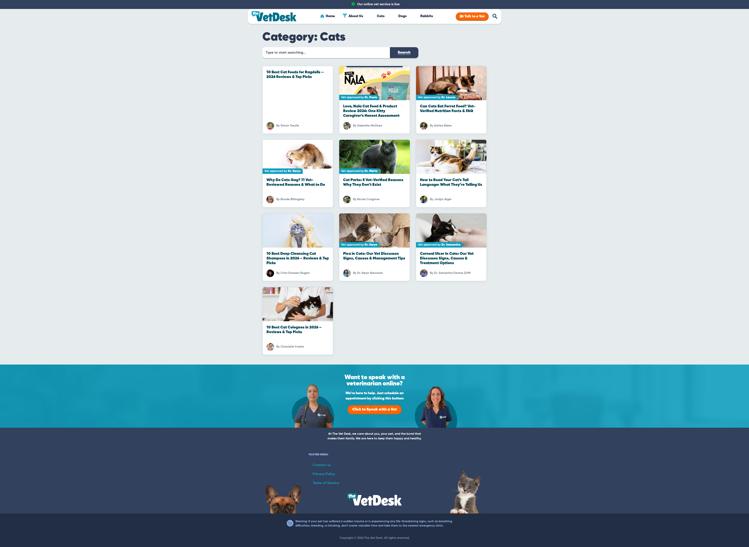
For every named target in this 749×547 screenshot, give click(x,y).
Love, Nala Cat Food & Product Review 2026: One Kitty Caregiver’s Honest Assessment (371, 111)
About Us (356, 16)
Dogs (402, 16)
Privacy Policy (324, 474)
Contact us (322, 465)
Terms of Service (326, 483)
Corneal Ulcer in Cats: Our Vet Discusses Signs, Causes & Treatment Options (447, 258)
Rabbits (426, 16)
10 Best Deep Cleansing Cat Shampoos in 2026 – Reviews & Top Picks (297, 258)
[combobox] (325, 52)
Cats (381, 16)
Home (330, 16)
